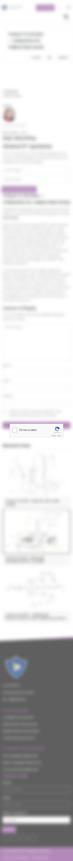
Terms (59, 436)
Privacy (54, 436)
